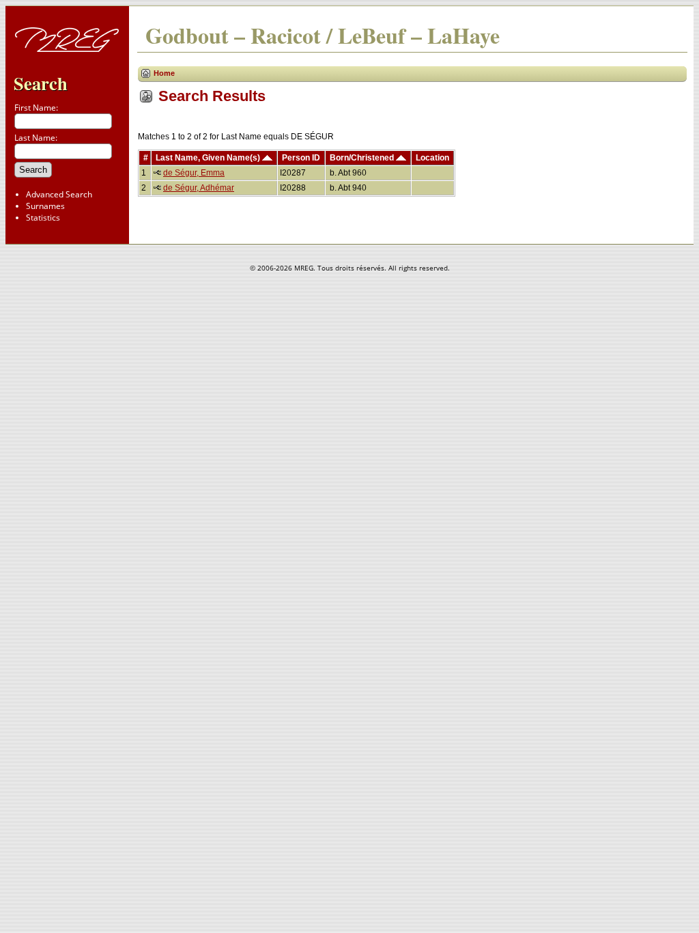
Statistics (43, 217)
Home (164, 73)
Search (41, 83)
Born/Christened (363, 158)
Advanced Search (59, 194)
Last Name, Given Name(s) (209, 158)
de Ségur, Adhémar (198, 188)
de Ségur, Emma (194, 173)
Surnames (45, 206)
